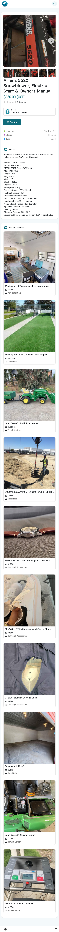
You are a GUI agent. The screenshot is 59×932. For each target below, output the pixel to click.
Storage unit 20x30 (14, 766)
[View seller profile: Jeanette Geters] (7, 111)
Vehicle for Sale (14, 293)
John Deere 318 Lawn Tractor (20, 835)
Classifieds (12, 362)
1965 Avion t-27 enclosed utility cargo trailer (27, 286)
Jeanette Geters (19, 112)
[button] (56, 929)
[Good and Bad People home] (5, 4)
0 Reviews (21, 102)
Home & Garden (14, 842)
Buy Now (13, 122)
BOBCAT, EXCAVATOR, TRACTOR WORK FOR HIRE (29, 492)
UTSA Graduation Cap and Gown (21, 697)
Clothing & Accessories (17, 567)
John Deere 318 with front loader (21, 423)
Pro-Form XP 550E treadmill (19, 903)
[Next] (51, 41)
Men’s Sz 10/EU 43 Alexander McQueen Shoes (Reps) (32, 629)
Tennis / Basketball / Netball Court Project (26, 354)
